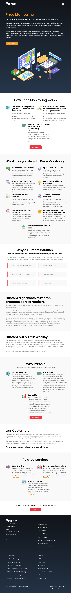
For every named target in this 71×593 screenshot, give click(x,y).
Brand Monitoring (43, 537)
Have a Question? (11, 526)
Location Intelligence (44, 534)
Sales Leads (41, 565)
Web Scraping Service (13, 562)
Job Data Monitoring (12, 559)
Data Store (41, 555)
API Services (10, 555)
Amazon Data (42, 578)
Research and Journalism (46, 547)
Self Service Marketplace (45, 559)
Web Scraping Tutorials (45, 572)
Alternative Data (43, 524)
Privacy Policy (53, 586)
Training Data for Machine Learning (17, 568)
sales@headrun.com (12, 534)
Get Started (11, 43)
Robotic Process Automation (46, 540)
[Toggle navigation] (63, 4)
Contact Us (35, 510)
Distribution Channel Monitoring (16, 572)
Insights (40, 575)
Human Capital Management (15, 575)
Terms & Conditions (58, 589)
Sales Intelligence (43, 543)
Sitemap (62, 586)
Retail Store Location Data (14, 565)
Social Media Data (43, 568)
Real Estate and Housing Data (15, 578)
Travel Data (41, 562)
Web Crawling (42, 531)
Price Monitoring (43, 527)
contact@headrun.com (13, 530)
